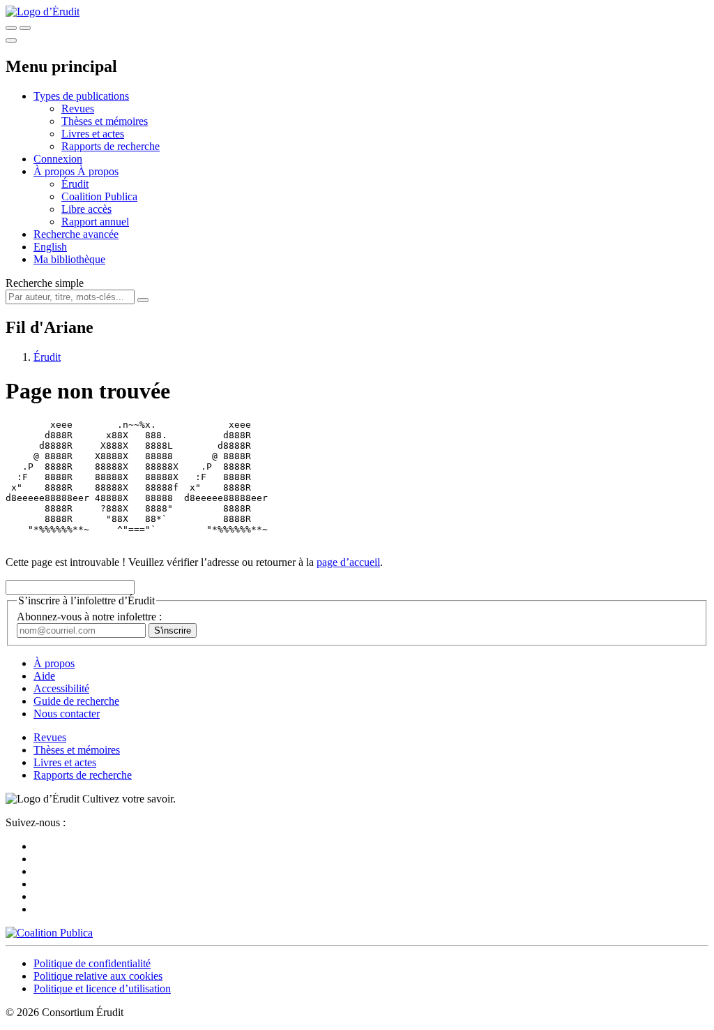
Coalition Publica (99, 196)
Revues (77, 108)
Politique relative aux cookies (97, 976)
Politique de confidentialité (92, 963)
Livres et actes (92, 134)
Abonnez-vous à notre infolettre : (89, 616)
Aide (44, 676)
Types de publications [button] (81, 96)
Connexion (57, 159)
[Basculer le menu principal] (11, 40)
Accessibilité (61, 688)
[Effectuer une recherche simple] (11, 28)
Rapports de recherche (110, 146)
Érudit (75, 184)
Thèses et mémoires (104, 121)
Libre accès (86, 209)
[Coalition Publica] (49, 933)
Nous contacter (66, 713)
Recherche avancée (76, 234)
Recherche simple (45, 283)
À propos (98, 171)
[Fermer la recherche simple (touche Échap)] (25, 28)
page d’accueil (348, 562)
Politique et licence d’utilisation (102, 988)
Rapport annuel (95, 221)
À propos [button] (55, 171)
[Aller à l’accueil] (42, 11)
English (50, 247)
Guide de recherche (76, 701)
